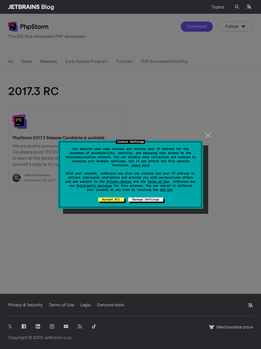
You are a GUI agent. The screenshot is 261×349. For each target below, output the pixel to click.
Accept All (111, 199)
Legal (85, 305)
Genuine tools (110, 305)
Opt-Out (166, 190)
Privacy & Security (25, 305)
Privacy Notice (119, 182)
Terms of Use (158, 182)
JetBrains (53, 337)
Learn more (140, 165)
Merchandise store (233, 329)
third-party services (94, 186)
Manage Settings (145, 199)
